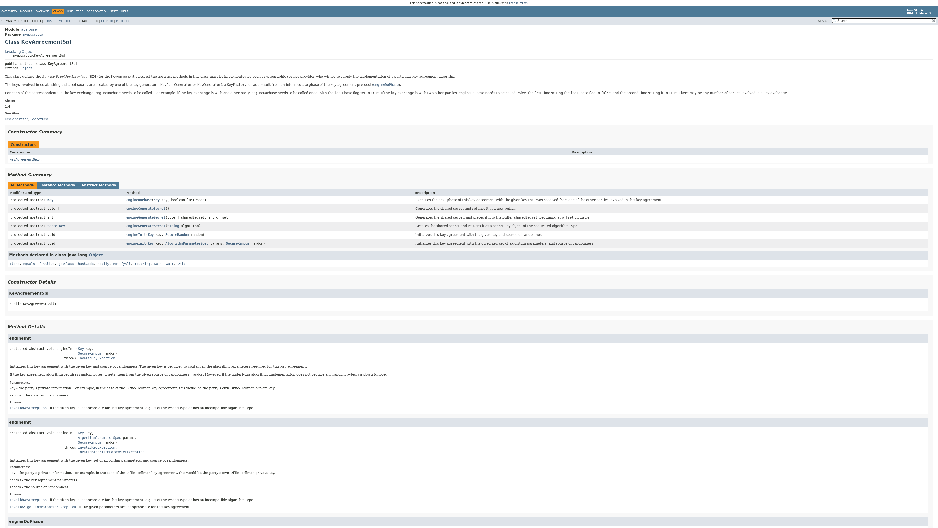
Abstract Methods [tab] (98, 185)
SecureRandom (177, 235)
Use (70, 11)
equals (29, 264)
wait (158, 264)
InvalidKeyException (96, 358)
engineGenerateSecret (145, 208)
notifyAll (122, 264)
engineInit (136, 235)
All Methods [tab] (22, 185)
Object (26, 68)
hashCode (86, 264)
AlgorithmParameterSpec (186, 243)
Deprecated (96, 11)
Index (113, 11)
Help (124, 11)
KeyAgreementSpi (24, 159)
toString (142, 264)
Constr (50, 21)
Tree (80, 11)
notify (103, 264)
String (173, 226)
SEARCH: (824, 20)
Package (42, 11)
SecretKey (56, 226)
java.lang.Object (19, 52)
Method (65, 21)
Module (26, 11)
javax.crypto (32, 34)
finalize (46, 264)
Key (50, 200)
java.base (28, 29)
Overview (9, 11)
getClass (66, 264)
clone (14, 264)
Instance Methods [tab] (57, 185)
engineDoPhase (139, 200)
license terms (518, 3)
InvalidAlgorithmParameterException (111, 452)
